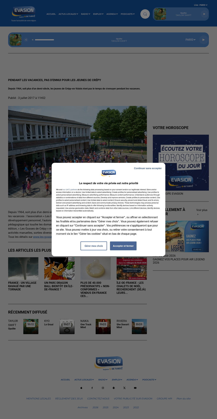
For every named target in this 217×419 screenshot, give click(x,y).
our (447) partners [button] (70, 189)
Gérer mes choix (94, 246)
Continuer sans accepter (148, 168)
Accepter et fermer (123, 246)
